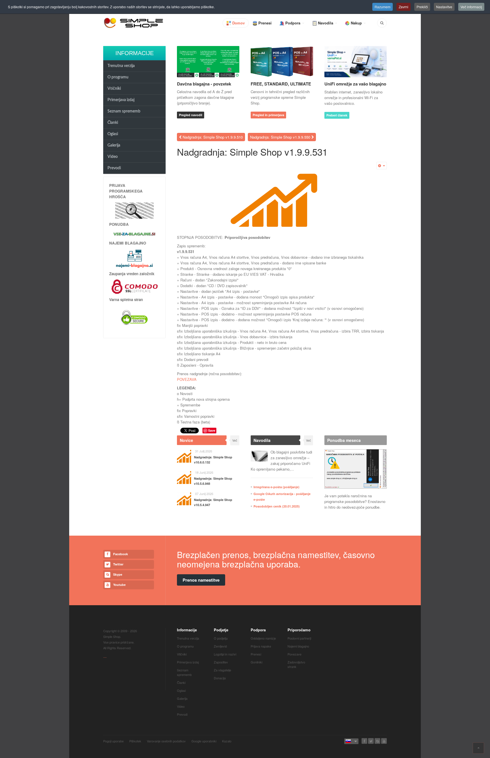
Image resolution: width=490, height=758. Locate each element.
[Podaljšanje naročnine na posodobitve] (355, 469)
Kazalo (226, 741)
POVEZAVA (187, 379)
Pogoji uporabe (113, 741)
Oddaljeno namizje (263, 638)
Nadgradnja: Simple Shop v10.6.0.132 (213, 459)
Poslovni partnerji (299, 638)
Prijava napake (261, 646)
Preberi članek (336, 115)
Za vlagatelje (222, 670)
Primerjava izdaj (120, 100)
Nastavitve (444, 6)
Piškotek (135, 741)
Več (234, 440)
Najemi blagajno (298, 646)
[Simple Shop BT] (134, 210)
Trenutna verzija (121, 66)
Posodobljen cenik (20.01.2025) (277, 506)
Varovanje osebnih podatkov (166, 741)
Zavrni (403, 6)
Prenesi (256, 654)
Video (112, 157)
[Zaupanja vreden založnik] (134, 286)
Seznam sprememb (123, 111)
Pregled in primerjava (268, 115)
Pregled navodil (190, 115)
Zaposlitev (221, 662)
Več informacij (471, 6)
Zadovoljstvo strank (296, 664)
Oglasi (112, 134)
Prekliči (422, 6)
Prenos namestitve (201, 580)
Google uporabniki (203, 741)
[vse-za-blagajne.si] (134, 233)
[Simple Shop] (133, 22)
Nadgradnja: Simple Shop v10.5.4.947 (213, 502)
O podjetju (221, 638)
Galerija (113, 145)
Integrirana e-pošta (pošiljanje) (276, 487)
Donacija (220, 678)
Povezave (294, 654)
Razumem (382, 6)
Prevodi (114, 168)
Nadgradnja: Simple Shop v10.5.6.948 (213, 481)
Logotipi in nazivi (225, 654)
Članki (112, 123)
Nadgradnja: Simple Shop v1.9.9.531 (252, 151)
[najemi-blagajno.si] (134, 258)
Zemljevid (220, 646)
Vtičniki (114, 89)
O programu (117, 77)
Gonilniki (256, 662)
